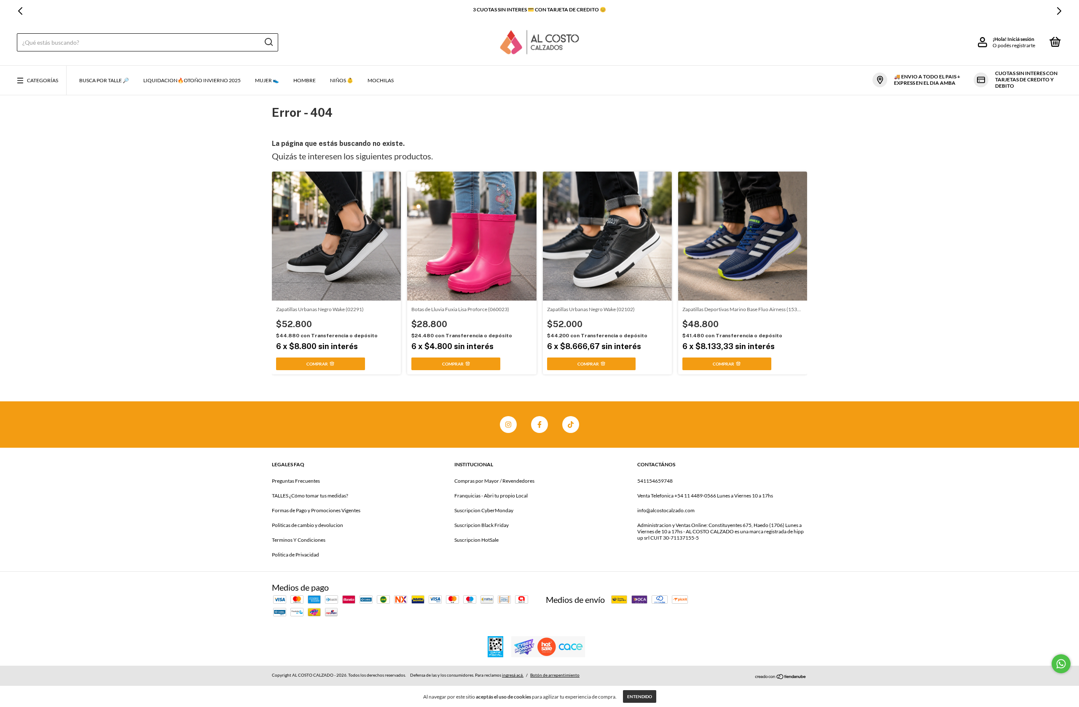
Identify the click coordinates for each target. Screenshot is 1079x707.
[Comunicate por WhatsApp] (1061, 663)
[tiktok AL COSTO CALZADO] (570, 424)
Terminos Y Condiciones (298, 540)
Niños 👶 (341, 80)
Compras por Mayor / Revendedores (494, 481)
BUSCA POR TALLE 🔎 (104, 80)
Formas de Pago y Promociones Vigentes (316, 510)
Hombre (304, 80)
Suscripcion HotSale (476, 540)
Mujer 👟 (267, 80)
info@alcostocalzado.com (666, 510)
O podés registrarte (1014, 45)
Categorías (42, 80)
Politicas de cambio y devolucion (307, 525)
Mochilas (381, 80)
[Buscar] (268, 42)
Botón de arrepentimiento (555, 674)
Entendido (639, 696)
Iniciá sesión (1020, 39)
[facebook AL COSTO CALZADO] (539, 424)
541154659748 (655, 481)
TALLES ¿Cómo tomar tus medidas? (310, 495)
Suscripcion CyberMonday (483, 510)
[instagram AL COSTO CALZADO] (508, 424)
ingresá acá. (512, 674)
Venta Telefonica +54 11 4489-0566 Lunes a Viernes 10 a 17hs (705, 495)
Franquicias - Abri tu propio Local (491, 495)
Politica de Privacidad (295, 554)
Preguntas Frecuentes (296, 481)
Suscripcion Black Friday (481, 525)
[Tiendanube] (780, 676)
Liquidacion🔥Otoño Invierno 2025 (192, 80)
